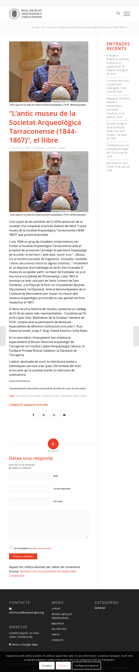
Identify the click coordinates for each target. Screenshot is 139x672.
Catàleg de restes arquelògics (57, 395)
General (52, 148)
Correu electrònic (62, 488)
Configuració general (86, 665)
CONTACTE (57, 640)
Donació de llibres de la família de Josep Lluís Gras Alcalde (117, 129)
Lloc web (57, 501)
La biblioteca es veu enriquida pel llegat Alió (118, 148)
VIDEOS (56, 634)
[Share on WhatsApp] (54, 415)
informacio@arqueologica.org (26, 612)
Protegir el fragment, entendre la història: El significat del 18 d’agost (118, 63)
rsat (63, 148)
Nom (55, 476)
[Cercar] (116, 14)
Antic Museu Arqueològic (28, 395)
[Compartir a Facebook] (33, 415)
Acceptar (47, 665)
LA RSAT (56, 608)
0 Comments (38, 148)
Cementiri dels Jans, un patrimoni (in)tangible (118, 84)
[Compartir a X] (44, 415)
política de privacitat (41, 548)
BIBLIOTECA (58, 623)
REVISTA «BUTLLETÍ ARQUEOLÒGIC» (62, 616)
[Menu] (125, 14)
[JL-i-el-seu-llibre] (48, 74)
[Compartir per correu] (64, 415)
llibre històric (80, 395)
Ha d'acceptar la (32, 548)
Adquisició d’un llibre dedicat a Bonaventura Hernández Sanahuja (118, 106)
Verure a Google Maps (25, 644)
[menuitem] (116, 14)
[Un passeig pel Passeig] (3, 336)
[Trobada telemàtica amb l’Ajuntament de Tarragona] (136, 336)
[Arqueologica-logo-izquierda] (27, 14)
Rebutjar (63, 665)
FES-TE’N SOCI (59, 629)
